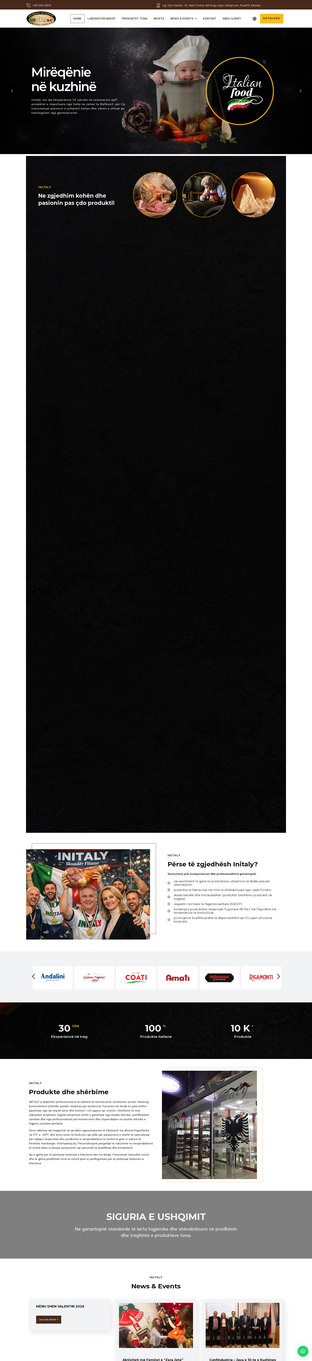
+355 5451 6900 (41, 5)
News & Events (181, 18)
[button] (303, 1351)
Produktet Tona (135, 18)
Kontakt (209, 18)
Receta (159, 18)
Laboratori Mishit (102, 18)
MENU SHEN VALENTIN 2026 (60, 1306)
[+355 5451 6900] (28, 5)
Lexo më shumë (47, 1319)
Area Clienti (231, 18)
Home (77, 18)
